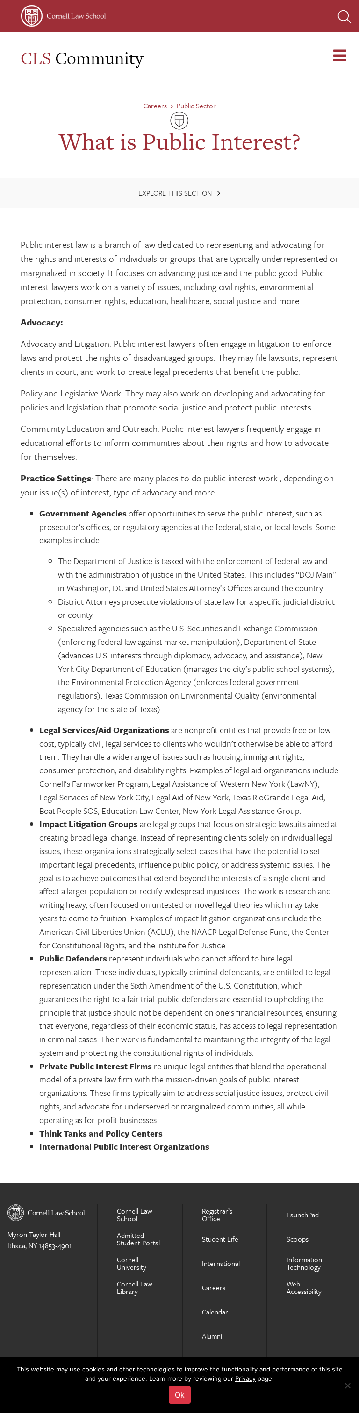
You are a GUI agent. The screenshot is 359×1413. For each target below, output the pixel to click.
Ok (180, 1394)
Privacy (245, 1378)
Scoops (298, 1239)
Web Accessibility (304, 1287)
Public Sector (196, 105)
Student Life (220, 1239)
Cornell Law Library (134, 1287)
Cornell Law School (134, 1214)
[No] (347, 1385)
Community (82, 58)
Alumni (212, 1336)
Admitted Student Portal (138, 1239)
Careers (155, 105)
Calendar (215, 1312)
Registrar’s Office (217, 1214)
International (221, 1263)
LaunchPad (303, 1214)
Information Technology (304, 1263)
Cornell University (131, 1263)
